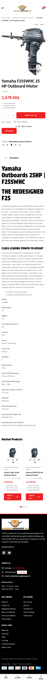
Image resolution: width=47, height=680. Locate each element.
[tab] (23, 157)
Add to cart (29, 115)
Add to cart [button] (9, 496)
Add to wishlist (22, 122)
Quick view (17, 460)
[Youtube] (9, 553)
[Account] (17, 676)
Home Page (6, 18)
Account (18, 678)
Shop (6, 678)
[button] (41, 32)
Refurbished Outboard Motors (23, 18)
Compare (8, 122)
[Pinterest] (4, 553)
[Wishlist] (29, 676)
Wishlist (29, 678)
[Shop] (6, 676)
